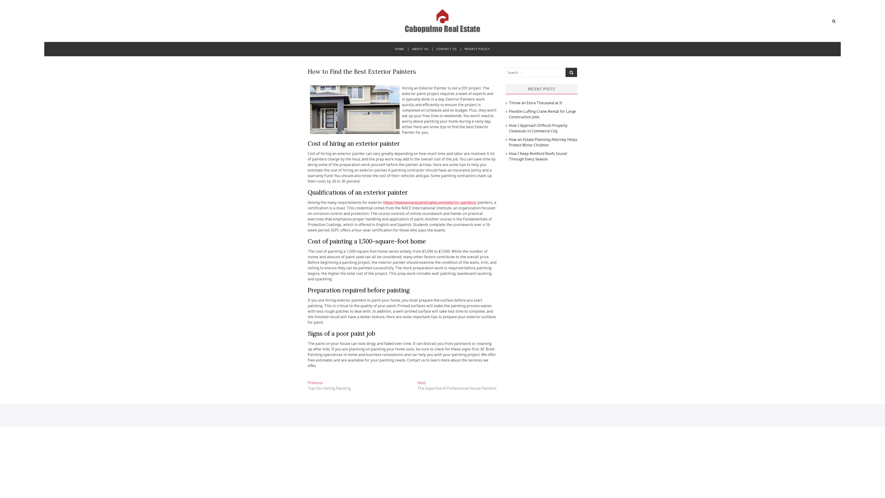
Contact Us (446, 49)
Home (399, 49)
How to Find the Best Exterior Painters (362, 71)
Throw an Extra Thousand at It (535, 102)
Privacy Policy (477, 49)
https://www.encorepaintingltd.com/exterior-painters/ (430, 202)
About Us (420, 49)
